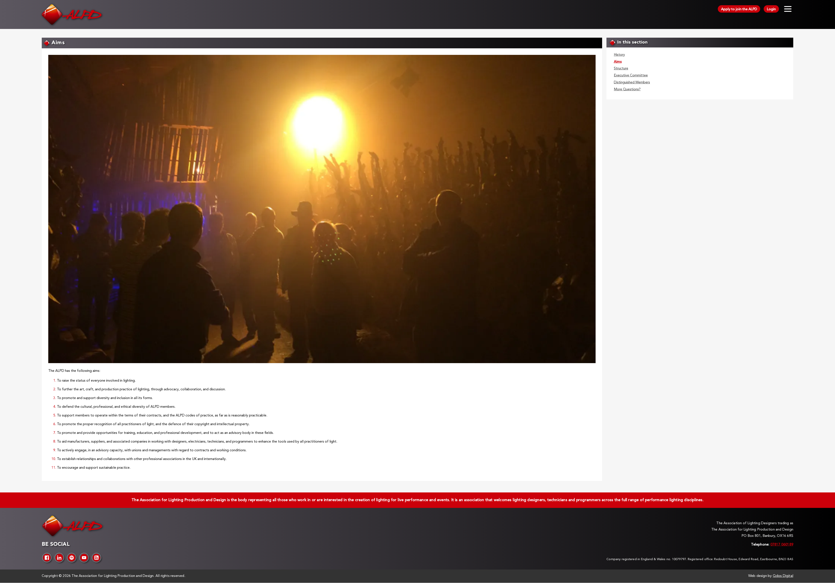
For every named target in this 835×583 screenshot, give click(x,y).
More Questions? (627, 89)
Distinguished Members (632, 82)
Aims (618, 62)
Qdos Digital (783, 576)
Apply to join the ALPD (739, 9)
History (619, 55)
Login (771, 9)
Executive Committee (631, 75)
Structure (621, 68)
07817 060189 (781, 544)
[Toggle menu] (787, 8)
